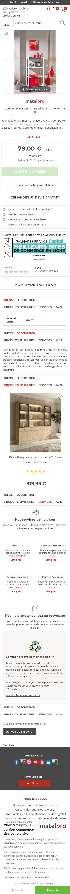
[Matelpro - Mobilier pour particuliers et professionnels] (17, 12)
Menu (6, 25)
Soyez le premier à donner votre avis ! (24, 723)
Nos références (47, 809)
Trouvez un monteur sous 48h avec (35, 185)
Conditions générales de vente (47, 818)
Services (45, 307)
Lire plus (16, 559)
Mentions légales (17, 818)
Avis (59, 307)
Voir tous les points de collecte (23, 695)
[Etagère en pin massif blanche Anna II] (30, 91)
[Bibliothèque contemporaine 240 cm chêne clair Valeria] (35, 422)
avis (38, 267)
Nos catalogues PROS (19, 814)
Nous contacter (48, 805)
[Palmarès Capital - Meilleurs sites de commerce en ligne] (35, 246)
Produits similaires (19, 307)
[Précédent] (6, 62)
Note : (8, 268)
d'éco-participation (42, 160)
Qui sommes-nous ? (25, 805)
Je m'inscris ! (35, 783)
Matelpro (8, 745)
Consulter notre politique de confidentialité (26, 877)
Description (26, 300)
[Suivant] (64, 62)
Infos (8, 300)
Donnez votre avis (47, 270)
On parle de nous (25, 809)
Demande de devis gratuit (50, 814)
